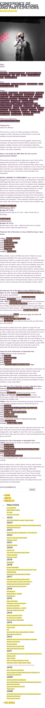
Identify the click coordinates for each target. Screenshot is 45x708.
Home (7, 495)
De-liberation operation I (13, 605)
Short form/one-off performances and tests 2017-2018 (21, 569)
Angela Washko (5, 112)
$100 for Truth (10, 550)
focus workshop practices (16, 73)
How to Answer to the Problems (15, 670)
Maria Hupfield (18, 95)
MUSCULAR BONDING (13, 567)
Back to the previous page (8, 11)
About (7, 498)
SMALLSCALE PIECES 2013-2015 (15, 610)
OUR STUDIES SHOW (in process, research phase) (20, 520)
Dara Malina (39, 95)
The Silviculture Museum (13, 698)
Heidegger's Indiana (12, 545)
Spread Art (24, 110)
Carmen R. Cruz (23, 99)
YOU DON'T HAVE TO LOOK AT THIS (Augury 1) (19, 581)
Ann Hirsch (37, 106)
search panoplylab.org (8, 487)
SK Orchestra (4, 97)
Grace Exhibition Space (18, 84)
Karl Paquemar (5, 101)
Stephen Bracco (29, 95)
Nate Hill (40, 110)
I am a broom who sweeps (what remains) (18, 552)
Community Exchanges (13, 514)
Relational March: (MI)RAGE (14, 593)
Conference (4, 73)
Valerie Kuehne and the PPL (14, 634)
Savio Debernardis (6, 106)
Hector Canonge (16, 112)
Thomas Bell (4, 110)
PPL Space (9, 512)
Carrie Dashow (35, 112)
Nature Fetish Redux (12, 601)
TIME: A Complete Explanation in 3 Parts (18, 660)
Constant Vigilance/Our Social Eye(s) (17, 586)
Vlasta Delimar (17, 106)
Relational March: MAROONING (15, 620)
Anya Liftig (15, 108)
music (13, 75)
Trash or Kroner (11, 627)
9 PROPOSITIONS (11, 572)
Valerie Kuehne (5, 115)
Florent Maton (33, 99)
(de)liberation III (11, 591)
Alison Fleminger (16, 115)
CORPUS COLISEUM (12, 555)
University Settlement (7, 86)
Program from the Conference (10, 121)
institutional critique (10, 78)
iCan (8, 629)
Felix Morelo (39, 93)
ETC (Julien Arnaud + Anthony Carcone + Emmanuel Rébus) (19, 104)
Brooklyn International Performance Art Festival (20, 625)
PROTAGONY (10, 562)
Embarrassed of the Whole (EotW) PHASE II (18, 584)
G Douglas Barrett (6, 108)
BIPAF (2, 78)
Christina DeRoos (14, 110)
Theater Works (11, 688)
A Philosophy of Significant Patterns (16, 603)
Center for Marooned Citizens (14, 615)
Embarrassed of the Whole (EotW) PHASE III (18, 574)
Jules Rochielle (28, 106)
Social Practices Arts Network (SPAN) (21, 97)
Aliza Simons (33, 110)
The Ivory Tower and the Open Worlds (17, 537)
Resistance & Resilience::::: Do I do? (16, 608)
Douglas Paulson (27, 115)
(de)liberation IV (11, 596)
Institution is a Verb (12, 540)
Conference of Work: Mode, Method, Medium (19, 662)
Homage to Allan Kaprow (13, 641)
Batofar (40, 84)
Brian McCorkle (13, 93)
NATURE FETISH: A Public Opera (15, 646)
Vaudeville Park (5, 84)
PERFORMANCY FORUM (33, 73)
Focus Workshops (11, 507)
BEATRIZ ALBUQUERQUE (27, 93)
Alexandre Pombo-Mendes (9, 99)
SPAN (16, 86)
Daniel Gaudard (15, 101)
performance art (5, 75)
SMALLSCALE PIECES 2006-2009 (16, 686)
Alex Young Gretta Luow (28, 108)
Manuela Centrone (27, 101)
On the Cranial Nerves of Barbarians (16, 679)
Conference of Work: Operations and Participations (20, 665)
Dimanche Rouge (32, 84)
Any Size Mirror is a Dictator (14, 617)
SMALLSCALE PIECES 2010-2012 (15, 648)
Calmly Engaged (11, 658)
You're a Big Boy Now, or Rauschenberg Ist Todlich (20, 632)
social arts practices (33, 75)
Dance (18, 75)
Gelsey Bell (40, 108)
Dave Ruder (26, 112)
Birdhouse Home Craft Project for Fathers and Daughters (22, 639)
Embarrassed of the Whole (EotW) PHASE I (18, 579)
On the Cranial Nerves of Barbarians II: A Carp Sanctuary (22, 532)
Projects (9, 500)
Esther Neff (3, 93)
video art (24, 75)
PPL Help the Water (12, 644)
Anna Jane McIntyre (6, 95)
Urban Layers (38, 97)
